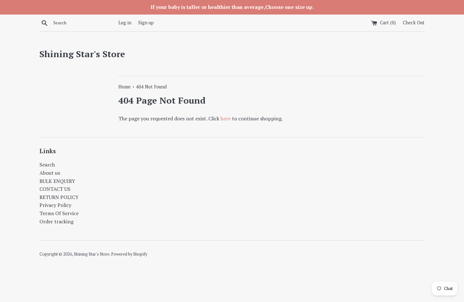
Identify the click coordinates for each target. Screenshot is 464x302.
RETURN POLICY (59, 197)
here (226, 118)
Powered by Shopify (129, 254)
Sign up (146, 23)
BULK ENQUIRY (57, 181)
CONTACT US (54, 188)
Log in (124, 23)
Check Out (414, 23)
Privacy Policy (55, 205)
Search (47, 164)
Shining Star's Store (82, 54)
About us (49, 172)
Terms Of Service (59, 213)
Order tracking (56, 221)
